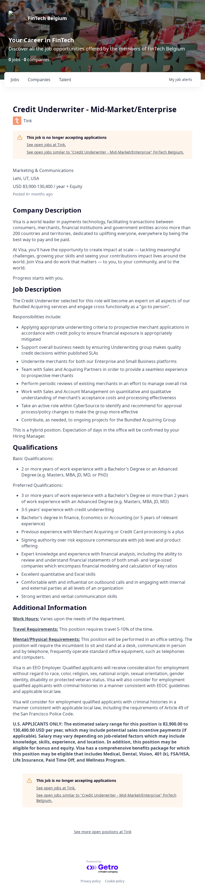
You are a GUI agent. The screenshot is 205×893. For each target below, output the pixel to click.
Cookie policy (114, 881)
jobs (15, 80)
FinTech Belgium (47, 18)
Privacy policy (91, 881)
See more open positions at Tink (102, 831)
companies (39, 80)
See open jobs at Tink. (46, 144)
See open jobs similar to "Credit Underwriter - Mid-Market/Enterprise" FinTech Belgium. (105, 152)
